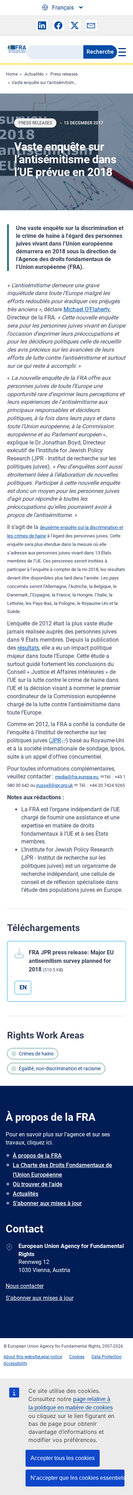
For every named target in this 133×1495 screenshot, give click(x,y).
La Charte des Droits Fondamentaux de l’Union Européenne (62, 1170)
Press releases (64, 74)
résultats (28, 648)
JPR (56, 740)
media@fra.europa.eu (77, 776)
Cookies (76, 1356)
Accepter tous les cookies (63, 1458)
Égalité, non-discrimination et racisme (60, 1068)
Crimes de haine (36, 1053)
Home (12, 74)
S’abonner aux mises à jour (47, 1203)
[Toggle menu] (121, 52)
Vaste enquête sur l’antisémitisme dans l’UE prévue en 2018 (69, 82)
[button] (42, 25)
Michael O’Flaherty (86, 309)
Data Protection (107, 1356)
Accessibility (15, 1363)
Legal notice (50, 1356)
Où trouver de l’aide (37, 1184)
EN (23, 987)
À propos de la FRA (37, 1155)
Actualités (34, 74)
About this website (21, 1356)
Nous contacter (25, 1286)
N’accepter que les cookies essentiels (77, 1478)
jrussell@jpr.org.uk (54, 785)
